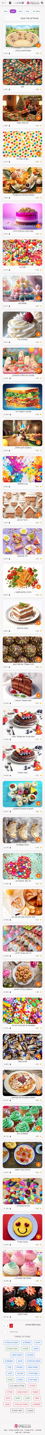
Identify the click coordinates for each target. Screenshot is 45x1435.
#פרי (9, 1367)
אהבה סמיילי (22, 1242)
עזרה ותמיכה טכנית (16, 1430)
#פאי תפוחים (12, 1349)
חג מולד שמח (22, 123)
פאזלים (38, 1430)
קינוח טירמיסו (22, 628)
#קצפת (35, 1392)
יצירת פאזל (30, 1430)
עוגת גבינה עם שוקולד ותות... (22, 736)
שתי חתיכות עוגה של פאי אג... (22, 917)
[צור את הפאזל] (10, 3)
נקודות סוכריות (22, 159)
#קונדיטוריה (33, 1373)
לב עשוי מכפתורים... (22, 881)
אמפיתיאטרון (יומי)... (22, 50)
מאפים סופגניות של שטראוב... (22, 1097)
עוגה (13, 11)
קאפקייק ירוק (22, 1134)
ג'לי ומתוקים (22, 556)
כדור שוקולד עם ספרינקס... (22, 664)
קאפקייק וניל (22, 339)
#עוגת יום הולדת (11, 1342)
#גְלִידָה (9, 1392)
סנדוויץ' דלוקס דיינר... (22, 412)
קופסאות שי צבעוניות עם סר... (22, 1025)
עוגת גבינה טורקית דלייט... (22, 231)
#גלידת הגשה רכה (17, 1386)
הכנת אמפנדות (22, 845)
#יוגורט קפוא (22, 1392)
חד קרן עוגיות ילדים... (22, 953)
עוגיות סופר (22, 1061)
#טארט (25, 1349)
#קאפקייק (26, 1342)
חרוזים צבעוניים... (22, 1206)
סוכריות (23, 267)
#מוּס (37, 1398)
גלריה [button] (18, 3)
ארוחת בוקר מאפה (22, 1170)
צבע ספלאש (23, 484)
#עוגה (35, 1349)
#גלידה (32, 1386)
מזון (27, 11)
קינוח (20, 11)
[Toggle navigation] (42, 2)
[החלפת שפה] (4, 3)
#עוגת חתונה (17, 1355)
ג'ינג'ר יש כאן (22, 520)
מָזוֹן (22, 87)
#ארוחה (20, 1373)
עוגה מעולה (22, 773)
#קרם (10, 1380)
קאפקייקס (22, 303)
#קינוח (20, 1380)
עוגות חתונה (23, 1314)
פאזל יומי (36, 11)
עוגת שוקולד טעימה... (22, 700)
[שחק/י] (38, 45)
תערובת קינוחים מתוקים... (22, 809)
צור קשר (18, 1432)
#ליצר (9, 1373)
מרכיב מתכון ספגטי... (22, 592)
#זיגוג (38, 1342)
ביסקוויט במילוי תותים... (22, 989)
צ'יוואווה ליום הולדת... (22, 448)
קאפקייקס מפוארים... (22, 1278)
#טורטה (30, 1355)
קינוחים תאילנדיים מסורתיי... (22, 195)
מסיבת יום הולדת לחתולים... (22, 375)
